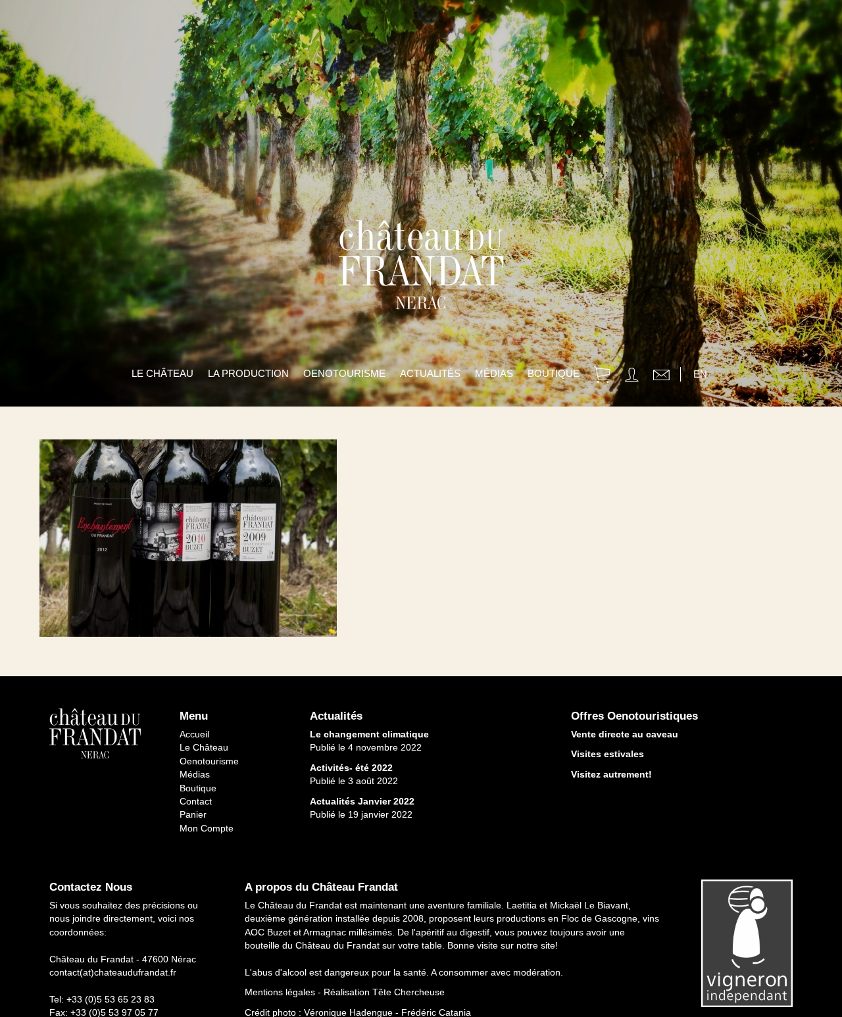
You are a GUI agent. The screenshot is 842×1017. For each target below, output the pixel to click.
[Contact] (661, 376)
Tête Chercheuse (408, 992)
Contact (196, 801)
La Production (248, 373)
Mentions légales (280, 992)
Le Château (162, 373)
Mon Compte (207, 828)
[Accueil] (421, 289)
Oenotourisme (344, 373)
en (700, 374)
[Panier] (602, 376)
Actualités (430, 373)
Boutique (554, 373)
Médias (494, 373)
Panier (193, 814)
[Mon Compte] (632, 376)
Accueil (194, 734)
